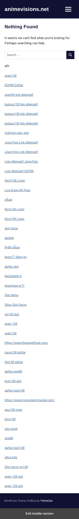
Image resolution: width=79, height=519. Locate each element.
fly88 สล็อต (12, 247)
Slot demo (11, 295)
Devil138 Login (15, 180)
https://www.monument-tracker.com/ (30, 400)
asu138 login (13, 410)
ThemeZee (46, 500)
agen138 (10, 76)
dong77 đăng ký (16, 257)
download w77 (15, 285)
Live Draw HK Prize (17, 190)
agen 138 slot (14, 476)
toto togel (11, 429)
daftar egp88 (13, 371)
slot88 (9, 438)
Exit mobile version (39, 513)
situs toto (11, 457)
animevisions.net (27, 9)
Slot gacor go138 (16, 467)
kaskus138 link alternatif (21, 104)
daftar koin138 (15, 390)
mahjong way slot (17, 133)
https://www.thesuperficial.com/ (26, 343)
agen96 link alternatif (19, 95)
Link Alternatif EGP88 (19, 171)
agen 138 (11, 324)
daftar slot (12, 266)
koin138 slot (13, 381)
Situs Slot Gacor (15, 305)
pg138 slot (12, 314)
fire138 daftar (14, 362)
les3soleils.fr (13, 276)
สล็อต (8, 199)
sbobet (9, 238)
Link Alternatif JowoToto (21, 161)
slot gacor (11, 228)
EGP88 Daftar (14, 85)
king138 (10, 419)
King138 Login (14, 209)
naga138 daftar (15, 352)
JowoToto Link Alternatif (21, 142)
